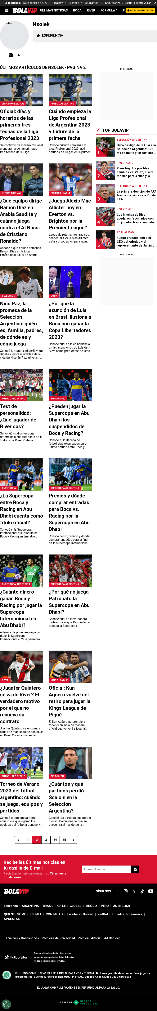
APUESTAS (12, 919)
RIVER (91, 10)
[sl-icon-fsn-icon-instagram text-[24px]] (125, 891)
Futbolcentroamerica (127, 914)
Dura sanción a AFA (35, 2)
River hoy (73, 2)
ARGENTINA (30, 906)
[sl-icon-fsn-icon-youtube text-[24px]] (151, 891)
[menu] (6, 10)
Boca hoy (57, 2)
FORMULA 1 (109, 10)
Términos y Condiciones (21, 938)
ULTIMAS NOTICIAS (54, 10)
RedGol (102, 914)
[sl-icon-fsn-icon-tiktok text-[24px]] (142, 891)
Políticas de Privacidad (58, 938)
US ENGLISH (121, 906)
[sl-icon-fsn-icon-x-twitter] (134, 891)
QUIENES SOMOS (16, 914)
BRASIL (48, 906)
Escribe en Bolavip (80, 914)
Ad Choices (112, 938)
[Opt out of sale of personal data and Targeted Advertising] (6, 1004)
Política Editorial (89, 938)
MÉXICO (91, 906)
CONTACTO (54, 914)
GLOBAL (75, 906)
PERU (105, 906)
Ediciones (11, 906)
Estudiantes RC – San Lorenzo (102, 2)
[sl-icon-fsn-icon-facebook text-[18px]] (117, 891)
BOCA (77, 10)
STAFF (37, 914)
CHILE (61, 906)
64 (55, 840)
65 (64, 840)
